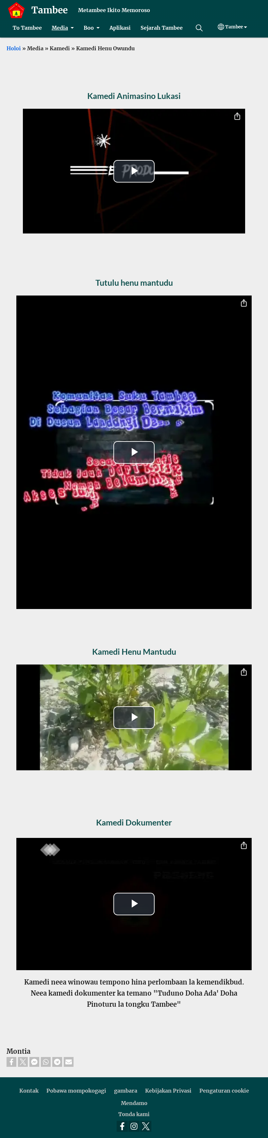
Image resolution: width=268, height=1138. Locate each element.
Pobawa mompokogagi (76, 1090)
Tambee (49, 10)
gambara (125, 1090)
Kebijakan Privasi (168, 1090)
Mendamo (134, 1103)
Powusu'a (199, 28)
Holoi (14, 48)
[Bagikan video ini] (237, 116)
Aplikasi (120, 27)
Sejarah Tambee (162, 27)
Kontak (29, 1090)
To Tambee (27, 27)
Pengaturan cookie (224, 1090)
